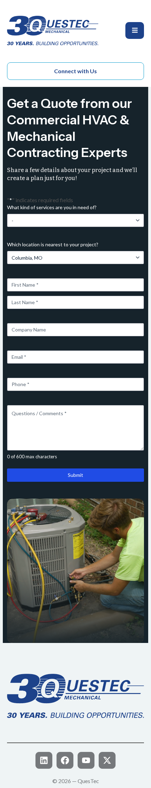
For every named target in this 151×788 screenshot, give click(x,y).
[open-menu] (134, 30)
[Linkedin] (43, 760)
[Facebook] (65, 760)
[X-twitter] (107, 760)
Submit (75, 475)
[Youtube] (86, 760)
